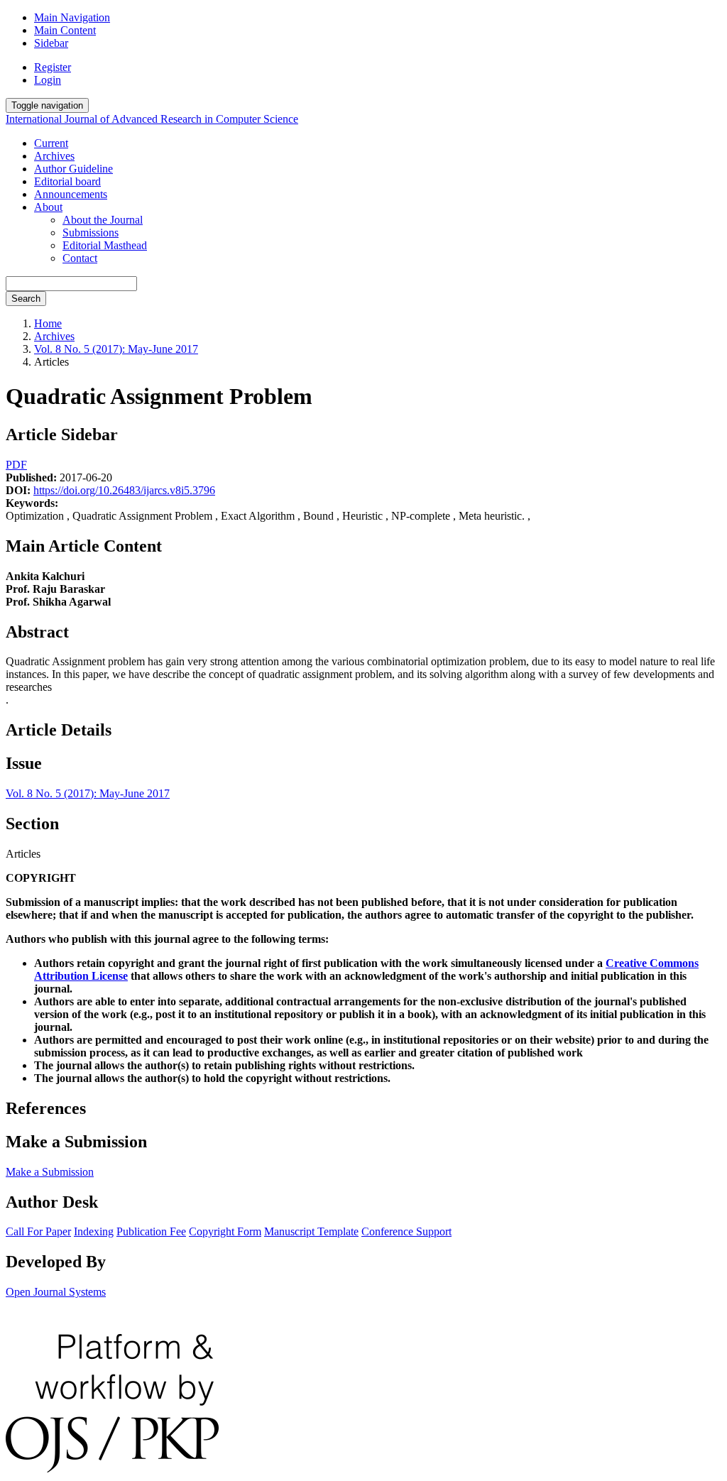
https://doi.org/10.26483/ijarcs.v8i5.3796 (124, 490)
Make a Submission (50, 1172)
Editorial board (67, 181)
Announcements (70, 194)
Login (47, 80)
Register (52, 67)
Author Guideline (73, 169)
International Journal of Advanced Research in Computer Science (152, 119)
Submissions (90, 232)
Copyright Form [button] (225, 1231)
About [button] (48, 207)
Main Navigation (72, 17)
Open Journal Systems (56, 1292)
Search (25, 298)
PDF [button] (16, 465)
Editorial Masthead (104, 245)
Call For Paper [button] (38, 1231)
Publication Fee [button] (151, 1231)
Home (48, 323)
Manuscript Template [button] (311, 1231)
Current (51, 143)
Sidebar (51, 43)
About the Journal (102, 220)
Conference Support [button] (406, 1231)
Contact (79, 258)
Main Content (65, 30)
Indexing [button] (94, 1231)
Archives (54, 156)
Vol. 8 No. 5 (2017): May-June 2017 (116, 349)
